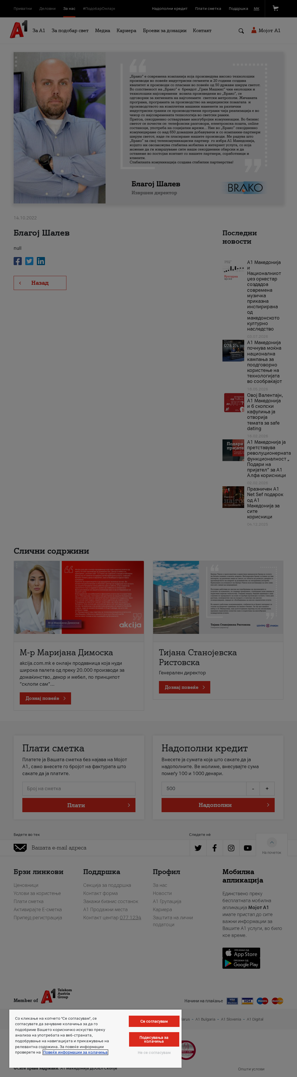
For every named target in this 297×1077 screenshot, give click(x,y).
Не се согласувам (154, 1052)
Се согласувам (154, 1021)
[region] (95, 1039)
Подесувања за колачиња (154, 1039)
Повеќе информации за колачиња (75, 1052)
